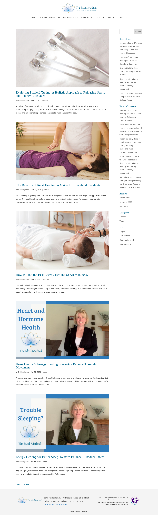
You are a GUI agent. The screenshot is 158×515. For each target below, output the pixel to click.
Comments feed (126, 240)
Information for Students (55, 504)
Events (100, 17)
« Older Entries (22, 484)
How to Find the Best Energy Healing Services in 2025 (52, 275)
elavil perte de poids (128, 124)
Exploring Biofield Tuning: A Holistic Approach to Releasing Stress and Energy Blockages (60, 94)
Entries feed (124, 235)
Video (45, 372)
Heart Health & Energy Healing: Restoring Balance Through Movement (56, 365)
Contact (112, 17)
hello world (124, 110)
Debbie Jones (23, 100)
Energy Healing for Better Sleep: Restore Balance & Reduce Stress (60, 457)
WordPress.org (126, 244)
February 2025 (125, 202)
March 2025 (124, 197)
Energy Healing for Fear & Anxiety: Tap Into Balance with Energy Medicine (130, 131)
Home (34, 17)
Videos (123, 17)
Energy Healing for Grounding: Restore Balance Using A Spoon (130, 183)
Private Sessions (67, 17)
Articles (46, 100)
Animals (85, 17)
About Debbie (47, 17)
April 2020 (123, 206)
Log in (122, 231)
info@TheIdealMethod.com (56, 501)
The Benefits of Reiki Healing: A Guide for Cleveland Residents (58, 185)
